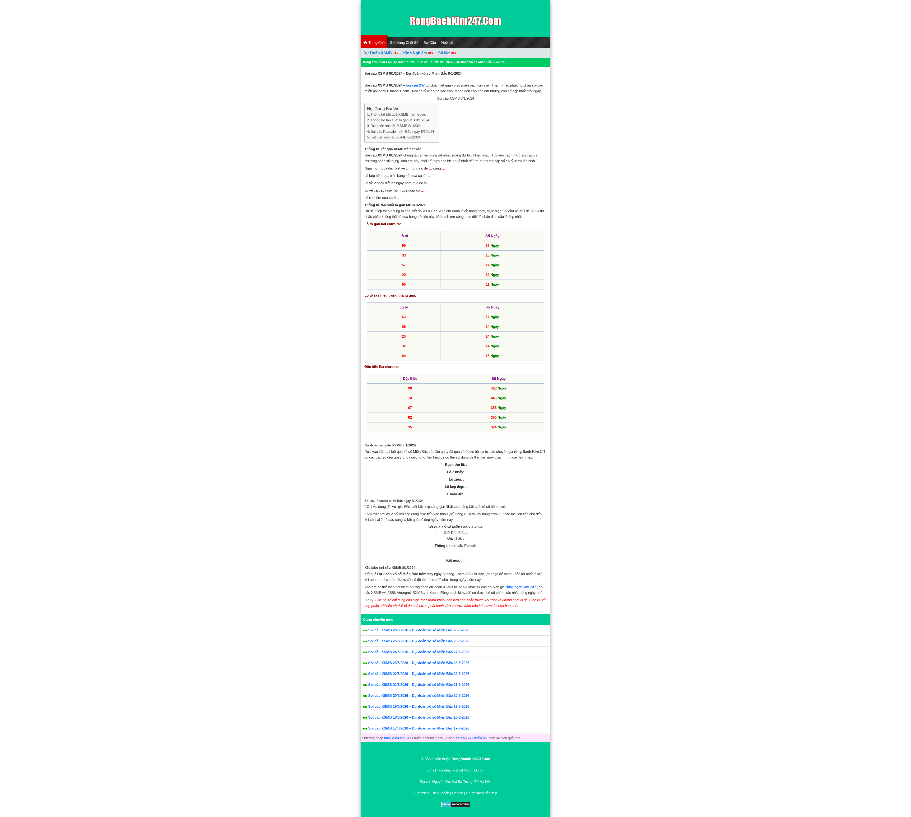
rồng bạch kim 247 (521, 587)
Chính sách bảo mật (481, 793)
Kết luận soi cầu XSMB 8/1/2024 (396, 137)
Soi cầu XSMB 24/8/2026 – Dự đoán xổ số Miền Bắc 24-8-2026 (418, 652)
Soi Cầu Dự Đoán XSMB (397, 62)
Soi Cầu (429, 43)
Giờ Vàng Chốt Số (404, 43)
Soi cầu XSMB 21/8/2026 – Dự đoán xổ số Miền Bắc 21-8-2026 (418, 685)
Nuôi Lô (447, 43)
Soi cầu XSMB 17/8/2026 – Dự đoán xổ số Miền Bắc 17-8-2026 (418, 728)
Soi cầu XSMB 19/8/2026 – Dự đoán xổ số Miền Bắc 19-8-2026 (418, 706)
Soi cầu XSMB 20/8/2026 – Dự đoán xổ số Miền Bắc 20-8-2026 (418, 695)
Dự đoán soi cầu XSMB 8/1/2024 (396, 126)
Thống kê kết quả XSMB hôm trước (398, 114)
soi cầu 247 (415, 85)
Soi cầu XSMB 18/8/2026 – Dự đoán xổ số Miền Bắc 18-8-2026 (418, 717)
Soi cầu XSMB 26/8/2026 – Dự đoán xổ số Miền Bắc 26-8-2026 (418, 630)
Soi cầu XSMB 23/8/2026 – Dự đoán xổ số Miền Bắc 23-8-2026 (418, 663)
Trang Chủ (376, 43)
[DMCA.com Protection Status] (455, 806)
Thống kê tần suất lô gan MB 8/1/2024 (400, 120)
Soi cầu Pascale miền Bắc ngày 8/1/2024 (402, 131)
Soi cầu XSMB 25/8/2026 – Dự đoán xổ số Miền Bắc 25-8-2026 (418, 641)
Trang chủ (370, 62)
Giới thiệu (421, 793)
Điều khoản (440, 793)
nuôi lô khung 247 (397, 738)
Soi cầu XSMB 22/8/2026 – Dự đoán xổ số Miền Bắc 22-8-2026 (418, 674)
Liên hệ (457, 793)
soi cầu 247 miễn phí (472, 738)
